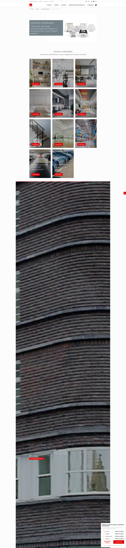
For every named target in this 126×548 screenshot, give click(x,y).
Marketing (107, 538)
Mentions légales (109, 545)
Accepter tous (119, 542)
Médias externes (109, 536)
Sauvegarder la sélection (107, 542)
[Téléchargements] (86, 1)
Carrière (105, 545)
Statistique (108, 533)
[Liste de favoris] (91, 1)
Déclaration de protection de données (117, 545)
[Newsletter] (88, 1)
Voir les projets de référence (37, 458)
